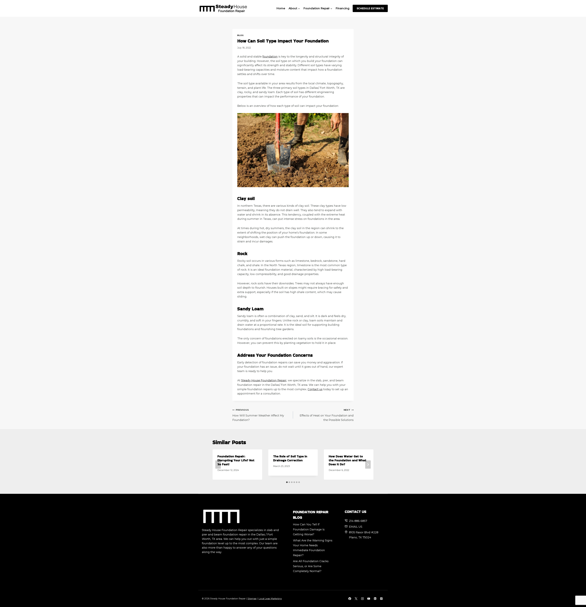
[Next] (368, 464)
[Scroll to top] (578, 594)
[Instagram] (362, 598)
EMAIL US (355, 526)
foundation (270, 56)
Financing (342, 8)
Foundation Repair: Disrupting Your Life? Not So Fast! (235, 460)
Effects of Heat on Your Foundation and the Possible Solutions (327, 415)
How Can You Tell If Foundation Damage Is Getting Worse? (309, 529)
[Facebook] (350, 598)
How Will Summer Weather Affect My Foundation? (258, 415)
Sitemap (252, 598)
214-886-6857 (358, 521)
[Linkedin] (375, 598)
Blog (240, 35)
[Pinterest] (381, 598)
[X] (356, 598)
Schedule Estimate (370, 8)
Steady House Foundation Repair (263, 380)
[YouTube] (368, 598)
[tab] (287, 482)
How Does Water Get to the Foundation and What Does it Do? (347, 460)
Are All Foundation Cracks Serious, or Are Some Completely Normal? (311, 566)
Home (280, 8)
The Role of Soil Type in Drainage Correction (290, 458)
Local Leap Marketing (270, 598)
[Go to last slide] (218, 464)
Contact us (315, 389)
